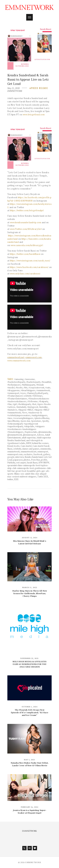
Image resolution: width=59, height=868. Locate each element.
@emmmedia (44, 431)
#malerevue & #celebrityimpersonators (24, 414)
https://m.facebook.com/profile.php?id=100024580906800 (29, 199)
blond (10, 445)
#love (24, 412)
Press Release (39, 88)
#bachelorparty (33, 381)
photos (27, 459)
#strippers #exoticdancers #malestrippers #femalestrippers (26, 429)
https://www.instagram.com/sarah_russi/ (30, 260)
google (10, 456)
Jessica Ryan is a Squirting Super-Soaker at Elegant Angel (29, 811)
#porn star (25, 420)
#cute (47, 387)
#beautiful (46, 381)
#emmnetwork (43, 390)
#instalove (12, 409)
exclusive (28, 454)
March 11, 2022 (29, 587)
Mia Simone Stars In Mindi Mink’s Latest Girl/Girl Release (29, 542)
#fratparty (43, 401)
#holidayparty (24, 404)
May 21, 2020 (13, 88)
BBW (28, 443)
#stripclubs (29, 426)
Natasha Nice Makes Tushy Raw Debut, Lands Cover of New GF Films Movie (29, 764)
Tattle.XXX (42, 476)
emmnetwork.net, (16, 357)
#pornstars (36, 420)
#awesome (30, 379)
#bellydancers (14, 384)
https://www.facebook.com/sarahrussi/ (29, 267)
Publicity (11, 462)
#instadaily (21, 406)
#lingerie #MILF (25, 409)
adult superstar (29, 437)
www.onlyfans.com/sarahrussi (25, 273)
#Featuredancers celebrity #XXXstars (24, 395)
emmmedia (45, 448)
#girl (15, 404)
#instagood (32, 406)
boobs (17, 445)
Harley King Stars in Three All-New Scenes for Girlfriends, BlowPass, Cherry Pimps (29, 593)
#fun (9, 404)
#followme (32, 401)
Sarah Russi (32, 462)
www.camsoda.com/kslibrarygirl (27, 245)
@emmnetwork (14, 434)
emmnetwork (13, 451)
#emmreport (13, 393)
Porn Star (35, 459)
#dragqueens (13, 390)
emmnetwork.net (28, 451)
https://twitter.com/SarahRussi (25, 253)
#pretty (45, 420)
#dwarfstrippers (28, 390)
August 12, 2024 (29, 538)
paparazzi (18, 459)
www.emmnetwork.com (18, 360)
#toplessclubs (30, 431)
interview (19, 456)
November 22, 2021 (29, 658)
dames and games (30, 448)
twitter (10, 479)
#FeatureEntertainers (17, 398)
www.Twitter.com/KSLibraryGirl (26, 228)
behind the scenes (40, 443)
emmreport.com (33, 357)
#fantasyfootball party (37, 393)
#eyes (23, 393)
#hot (34, 404)
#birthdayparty (28, 384)
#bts (26, 387)
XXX (16, 479)
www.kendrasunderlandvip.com (25, 222)
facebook (37, 454)
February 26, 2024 (29, 807)
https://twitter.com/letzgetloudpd (27, 210)
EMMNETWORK (14, 90)
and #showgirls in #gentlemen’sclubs (25, 442)
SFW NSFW (44, 462)
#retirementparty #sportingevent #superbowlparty (22, 425)
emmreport (42, 451)
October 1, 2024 (30, 707)
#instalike (43, 406)
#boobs (19, 387)
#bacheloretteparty (16, 381)
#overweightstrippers (23, 418)
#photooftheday (41, 418)
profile (44, 459)
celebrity (17, 448)
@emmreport (29, 434)
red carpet (21, 462)
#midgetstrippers (39, 415)
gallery (46, 454)
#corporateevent (36, 387)
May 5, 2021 (29, 760)
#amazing (19, 379)
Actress (40, 434)
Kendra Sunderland (34, 456)
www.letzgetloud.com (34, 114)
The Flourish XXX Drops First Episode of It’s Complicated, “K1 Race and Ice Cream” (29, 713)
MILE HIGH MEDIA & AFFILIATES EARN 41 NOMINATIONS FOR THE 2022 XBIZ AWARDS (29, 664)
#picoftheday (13, 420)
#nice (9, 418)
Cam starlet (26, 445)
